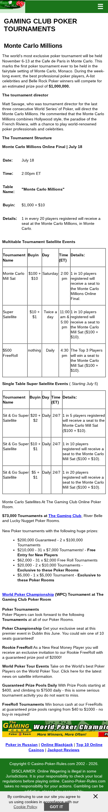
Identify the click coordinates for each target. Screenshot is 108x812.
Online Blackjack (57, 744)
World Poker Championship (28, 594)
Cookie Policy (25, 807)
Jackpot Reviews (63, 750)
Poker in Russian (22, 744)
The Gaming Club (64, 515)
